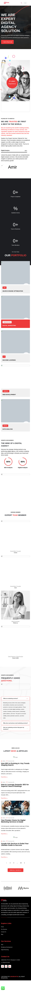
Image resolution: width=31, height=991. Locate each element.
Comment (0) (11, 761)
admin (4, 761)
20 (21, 863)
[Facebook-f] (2, 966)
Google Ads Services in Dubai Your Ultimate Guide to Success (15, 844)
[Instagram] (6, 966)
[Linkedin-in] (9, 966)
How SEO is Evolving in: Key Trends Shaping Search (15, 764)
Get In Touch (7, 31)
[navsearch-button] (21, 3)
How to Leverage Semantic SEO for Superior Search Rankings (15, 785)
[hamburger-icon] (25, 3)
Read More (3, 777)
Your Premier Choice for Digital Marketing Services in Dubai (13, 821)
